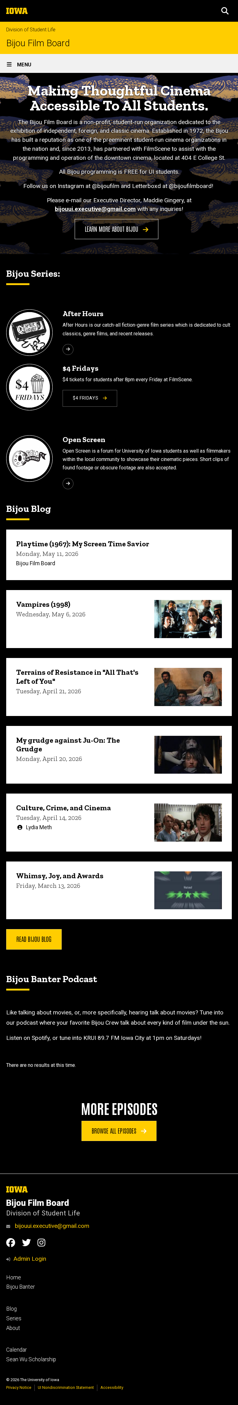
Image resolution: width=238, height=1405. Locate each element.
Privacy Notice (18, 1387)
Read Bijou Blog (33, 939)
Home (13, 1277)
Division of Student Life (30, 30)
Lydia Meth (39, 827)
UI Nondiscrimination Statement (66, 1387)
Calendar (16, 1350)
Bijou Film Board (38, 43)
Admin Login (29, 1258)
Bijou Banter (20, 1287)
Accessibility (111, 1387)
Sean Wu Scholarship (31, 1359)
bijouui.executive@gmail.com (51, 1225)
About (13, 1328)
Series (13, 1318)
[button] (225, 11)
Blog (11, 1309)
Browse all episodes (115, 1130)
